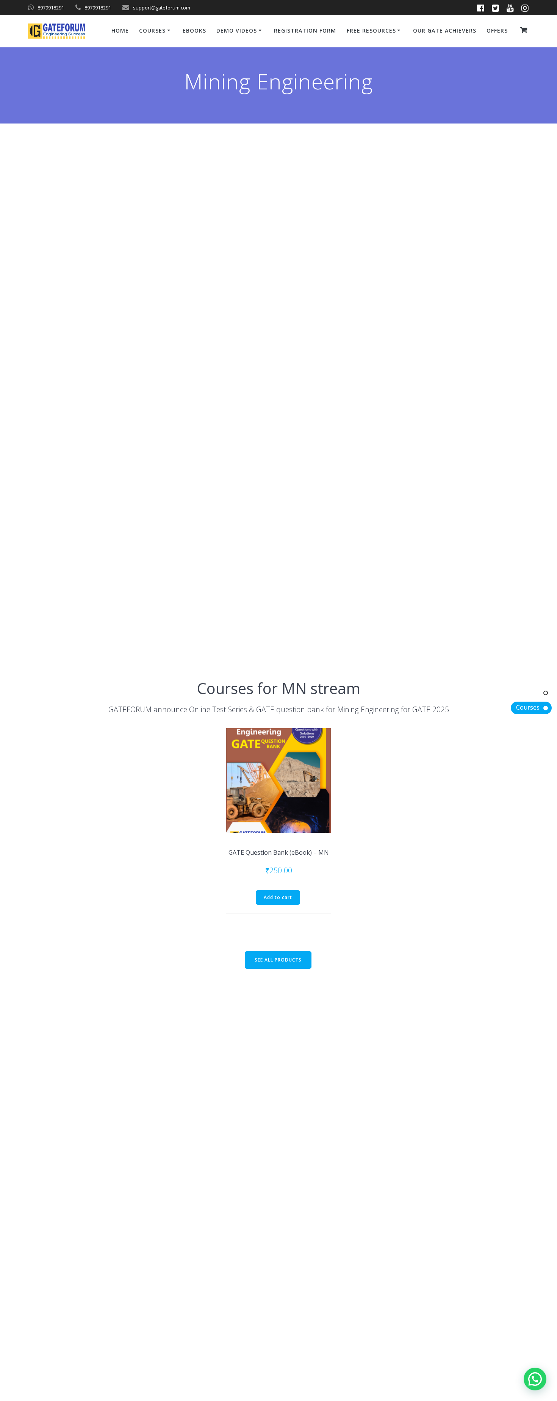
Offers (497, 30)
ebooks (194, 30)
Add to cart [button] (278, 897)
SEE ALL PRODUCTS (278, 960)
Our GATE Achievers (444, 30)
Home (120, 30)
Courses (528, 708)
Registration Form (305, 30)
